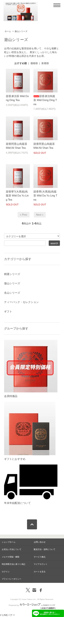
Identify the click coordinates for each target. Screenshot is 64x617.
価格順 (34, 63)
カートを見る (40, 572)
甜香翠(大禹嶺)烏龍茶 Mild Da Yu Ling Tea (45, 195)
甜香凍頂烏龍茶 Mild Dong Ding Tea (45, 100)
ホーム (8, 31)
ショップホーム (8, 542)
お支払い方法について (11, 549)
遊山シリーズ (21, 31)
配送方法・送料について (44, 549)
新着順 (45, 63)
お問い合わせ (40, 542)
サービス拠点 (40, 557)
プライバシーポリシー (11, 579)
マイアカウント (40, 564)
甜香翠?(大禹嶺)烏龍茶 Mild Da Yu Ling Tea (17, 195)
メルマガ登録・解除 (10, 557)
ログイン (6, 572)
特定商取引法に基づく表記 (13, 564)
